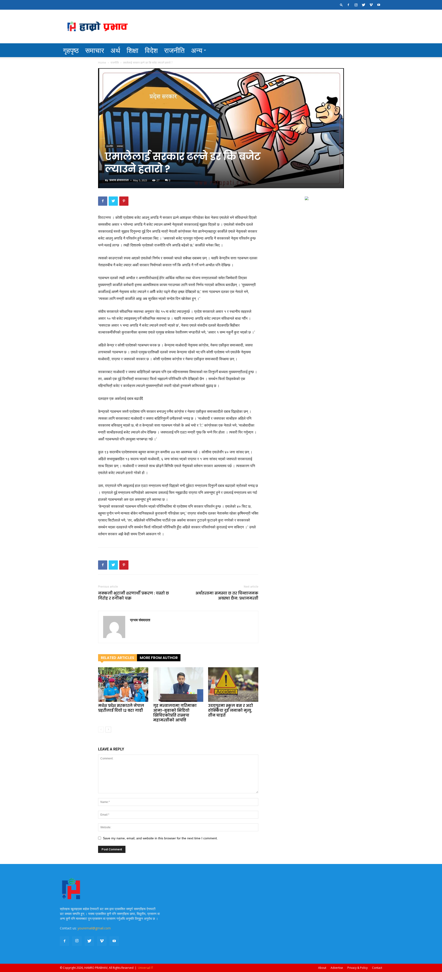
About (322, 968)
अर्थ (115, 50)
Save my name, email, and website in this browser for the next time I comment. (160, 838)
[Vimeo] (371, 5)
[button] (341, 4)
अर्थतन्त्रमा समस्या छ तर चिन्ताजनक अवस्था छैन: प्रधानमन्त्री (226, 596)
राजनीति (174, 50)
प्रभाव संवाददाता (119, 180)
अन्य (196, 50)
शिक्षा (132, 50)
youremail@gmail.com (94, 928)
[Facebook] (348, 5)
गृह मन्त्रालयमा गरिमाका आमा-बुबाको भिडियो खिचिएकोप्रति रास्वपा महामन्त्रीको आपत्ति (175, 713)
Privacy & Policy (357, 968)
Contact (377, 968)
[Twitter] (363, 5)
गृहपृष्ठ (71, 50)
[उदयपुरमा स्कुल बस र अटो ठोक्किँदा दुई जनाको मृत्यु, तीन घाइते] (233, 684)
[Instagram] (355, 5)
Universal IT (145, 968)
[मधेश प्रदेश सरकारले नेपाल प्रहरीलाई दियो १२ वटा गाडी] (123, 684)
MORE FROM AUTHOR (159, 657)
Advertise (337, 968)
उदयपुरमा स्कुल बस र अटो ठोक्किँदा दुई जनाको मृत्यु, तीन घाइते (230, 710)
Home (102, 62)
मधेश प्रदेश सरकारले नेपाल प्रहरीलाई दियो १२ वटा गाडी (121, 708)
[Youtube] (378, 5)
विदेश (151, 50)
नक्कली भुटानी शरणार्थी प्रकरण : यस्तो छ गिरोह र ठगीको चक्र (133, 596)
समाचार (94, 50)
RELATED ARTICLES (117, 657)
